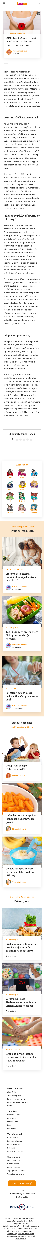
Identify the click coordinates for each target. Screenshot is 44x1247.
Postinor (10, 1106)
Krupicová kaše (13, 1144)
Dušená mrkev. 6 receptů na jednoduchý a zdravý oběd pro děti (21, 819)
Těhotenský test (14, 1095)
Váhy (10, 478)
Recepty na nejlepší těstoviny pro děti (17, 767)
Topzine (23, 1231)
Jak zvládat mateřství (15, 34)
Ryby (10, 489)
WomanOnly (9, 1228)
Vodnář (34, 513)
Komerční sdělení (19, 586)
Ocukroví (31, 1236)
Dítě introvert (13, 1164)
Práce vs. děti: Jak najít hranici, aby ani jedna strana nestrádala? (21, 577)
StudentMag (12, 1233)
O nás (22, 1190)
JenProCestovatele (26, 1233)
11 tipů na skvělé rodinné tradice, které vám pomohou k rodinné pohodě (21, 1057)
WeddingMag (11, 1236)
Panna (22, 513)
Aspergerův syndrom (16, 1170)
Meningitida (12, 1128)
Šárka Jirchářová (19, 829)
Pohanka (11, 1148)
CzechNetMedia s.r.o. (26, 1218)
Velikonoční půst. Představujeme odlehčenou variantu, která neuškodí (21, 1002)
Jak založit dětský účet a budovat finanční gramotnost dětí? (22, 696)
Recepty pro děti (13, 627)
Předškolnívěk (13, 1231)
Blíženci (22, 501)
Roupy (9, 1125)
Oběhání (19, 1228)
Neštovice (11, 1118)
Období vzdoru (13, 1160)
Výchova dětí (11, 688)
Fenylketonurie (13, 1115)
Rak (10, 501)
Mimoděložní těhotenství (17, 1102)
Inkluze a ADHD (13, 1167)
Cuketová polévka (15, 1151)
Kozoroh (10, 513)
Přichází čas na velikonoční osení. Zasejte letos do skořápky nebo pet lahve (21, 947)
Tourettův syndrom (15, 1174)
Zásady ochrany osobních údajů (22, 1193)
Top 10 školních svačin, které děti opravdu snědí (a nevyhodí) (22, 635)
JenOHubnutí (20, 1239)
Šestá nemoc (12, 1121)
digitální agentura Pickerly (14, 1226)
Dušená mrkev (13, 1137)
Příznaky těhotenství (16, 1099)
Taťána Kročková (20, 51)
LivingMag (22, 1236)
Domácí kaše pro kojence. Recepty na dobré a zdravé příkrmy (20, 872)
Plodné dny (12, 1092)
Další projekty (22, 1197)
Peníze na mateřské (14, 569)
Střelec (22, 489)
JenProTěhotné (30, 1228)
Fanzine (30, 1231)
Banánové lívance (14, 1141)
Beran (22, 478)
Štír (34, 478)
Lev (34, 489)
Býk (34, 501)
